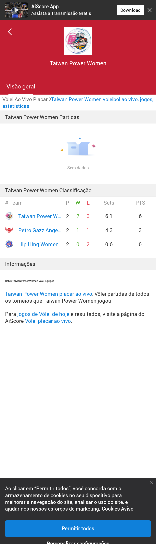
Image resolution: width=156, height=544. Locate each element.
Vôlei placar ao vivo (48, 320)
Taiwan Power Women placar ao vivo (48, 293)
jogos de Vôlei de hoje (43, 313)
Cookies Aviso (117, 509)
